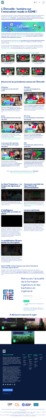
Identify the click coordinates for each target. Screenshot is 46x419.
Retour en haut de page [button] (42, 413)
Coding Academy (22, 414)
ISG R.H (28, 412)
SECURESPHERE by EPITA (17, 415)
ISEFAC (34, 412)
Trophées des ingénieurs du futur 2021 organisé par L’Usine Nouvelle (11, 138)
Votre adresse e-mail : (28, 295)
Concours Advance (26, 415)
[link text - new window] (23, 27)
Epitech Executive (15, 414)
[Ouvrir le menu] (43, 2)
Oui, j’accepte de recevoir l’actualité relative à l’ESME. (34, 304)
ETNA (40, 414)
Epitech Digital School (7, 414)
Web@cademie (27, 414)
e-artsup (32, 414)
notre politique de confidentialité (33, 310)
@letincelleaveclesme (30, 204)
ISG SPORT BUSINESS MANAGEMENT (20, 412)
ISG (1, 412)
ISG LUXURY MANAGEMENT (7, 412)
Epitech (1, 414)
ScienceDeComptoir (6, 48)
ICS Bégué (38, 412)
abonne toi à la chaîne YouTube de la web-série (22, 172)
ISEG (31, 412)
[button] (30, 363)
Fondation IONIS (33, 415)
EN (36, 2)
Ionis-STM (36, 414)
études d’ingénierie (20, 36)
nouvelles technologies (14, 41)
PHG (11, 415)
